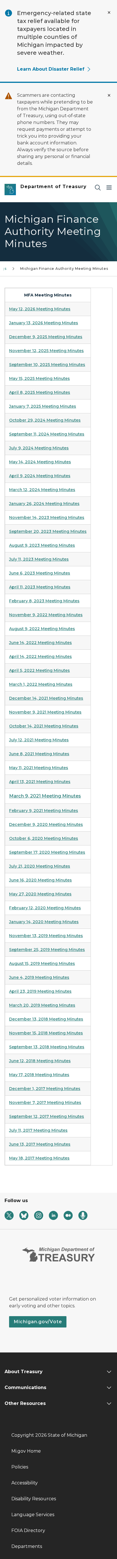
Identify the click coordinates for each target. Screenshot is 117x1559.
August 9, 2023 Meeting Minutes (42, 545)
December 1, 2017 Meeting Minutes (44, 1088)
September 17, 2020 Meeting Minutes (47, 852)
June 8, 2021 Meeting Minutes (39, 753)
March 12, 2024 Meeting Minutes (42, 489)
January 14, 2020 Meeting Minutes (44, 921)
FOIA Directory (28, 1530)
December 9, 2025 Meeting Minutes (45, 336)
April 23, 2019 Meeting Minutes (40, 991)
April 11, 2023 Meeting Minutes (39, 587)
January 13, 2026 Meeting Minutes (43, 322)
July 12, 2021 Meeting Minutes (39, 739)
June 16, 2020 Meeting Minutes (40, 880)
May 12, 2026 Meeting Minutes (39, 309)
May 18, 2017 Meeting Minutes (39, 1158)
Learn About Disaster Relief (50, 69)
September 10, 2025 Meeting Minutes (47, 364)
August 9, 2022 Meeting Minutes (42, 628)
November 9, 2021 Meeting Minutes (45, 712)
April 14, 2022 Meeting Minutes (40, 656)
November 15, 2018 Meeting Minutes (46, 1033)
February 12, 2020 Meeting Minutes (45, 907)
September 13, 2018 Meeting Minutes (46, 1046)
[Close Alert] (109, 12)
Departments (26, 1546)
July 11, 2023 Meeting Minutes (39, 559)
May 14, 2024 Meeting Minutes (40, 461)
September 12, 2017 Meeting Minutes (46, 1116)
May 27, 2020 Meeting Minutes (40, 894)
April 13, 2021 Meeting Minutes (39, 781)
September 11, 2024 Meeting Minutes (46, 434)
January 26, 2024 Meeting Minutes (44, 503)
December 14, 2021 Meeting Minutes (46, 698)
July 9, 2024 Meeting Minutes (39, 448)
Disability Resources (33, 1498)
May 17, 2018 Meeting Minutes (39, 1074)
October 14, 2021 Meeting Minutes (43, 726)
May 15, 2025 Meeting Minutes (39, 378)
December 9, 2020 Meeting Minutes (46, 824)
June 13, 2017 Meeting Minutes (39, 1144)
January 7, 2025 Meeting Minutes (42, 406)
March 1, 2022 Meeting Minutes (40, 684)
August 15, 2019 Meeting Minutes (42, 963)
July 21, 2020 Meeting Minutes (39, 866)
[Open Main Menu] (109, 187)
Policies (19, 1467)
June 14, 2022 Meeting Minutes (40, 642)
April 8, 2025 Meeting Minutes (39, 392)
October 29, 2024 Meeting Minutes (45, 420)
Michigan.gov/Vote (38, 1321)
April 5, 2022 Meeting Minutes (39, 670)
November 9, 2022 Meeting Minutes (46, 614)
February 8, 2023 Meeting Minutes (44, 600)
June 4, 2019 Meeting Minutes (39, 977)
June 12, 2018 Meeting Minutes (40, 1060)
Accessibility (24, 1483)
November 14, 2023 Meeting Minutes (46, 517)
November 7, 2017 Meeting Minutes (45, 1102)
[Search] (97, 187)
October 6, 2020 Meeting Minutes (43, 838)
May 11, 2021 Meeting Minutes (38, 767)
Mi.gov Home (26, 1451)
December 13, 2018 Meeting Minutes (46, 1019)
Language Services (32, 1514)
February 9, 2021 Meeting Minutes (43, 810)
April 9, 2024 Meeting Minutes (39, 475)
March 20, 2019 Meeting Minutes (42, 1005)
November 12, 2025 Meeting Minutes (46, 350)
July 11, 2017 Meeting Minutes (38, 1130)
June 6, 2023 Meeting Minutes (39, 573)
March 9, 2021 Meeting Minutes (45, 796)
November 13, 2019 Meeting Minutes (46, 935)
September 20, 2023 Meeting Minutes (48, 531)
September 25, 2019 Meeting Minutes (47, 949)
